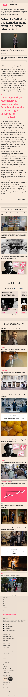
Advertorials (6, 672)
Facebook (7, 689)
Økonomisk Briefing (9, 630)
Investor (5, 601)
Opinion (3, 8)
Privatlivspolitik (6, 649)
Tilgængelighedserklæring (9, 653)
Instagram (7, 687)
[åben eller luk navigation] (2, 5)
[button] (26, 4)
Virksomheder (4, 370)
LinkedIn (7, 684)
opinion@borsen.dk (13, 14)
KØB (5, 4)
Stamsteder (13, 549)
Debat (2, 503)
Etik (4, 657)
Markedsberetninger (6, 481)
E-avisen (7, 611)
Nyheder (5, 599)
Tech (2, 393)
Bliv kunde (5, 659)
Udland (2, 573)
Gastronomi (13, 415)
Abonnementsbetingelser (9, 651)
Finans (2, 327)
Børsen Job (5, 640)
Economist (7, 628)
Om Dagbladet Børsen (8, 668)
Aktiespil (5, 607)
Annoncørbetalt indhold (8, 670)
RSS (4, 605)
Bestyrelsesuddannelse (8, 638)
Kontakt (5, 664)
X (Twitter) (7, 691)
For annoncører (6, 655)
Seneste (5, 603)
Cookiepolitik (6, 647)
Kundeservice (6, 645)
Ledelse (2, 526)
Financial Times (8, 626)
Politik (2, 347)
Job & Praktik (6, 666)
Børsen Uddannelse (8, 636)
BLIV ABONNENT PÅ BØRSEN (9, 614)
